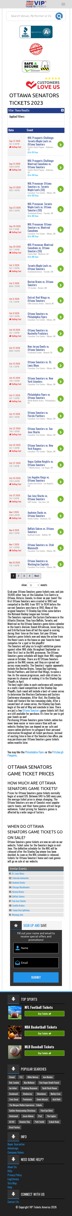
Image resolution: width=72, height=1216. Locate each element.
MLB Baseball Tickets (39, 1046)
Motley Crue (55, 1093)
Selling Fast (16, 146)
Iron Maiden (48, 1077)
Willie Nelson (32, 1077)
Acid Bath (56, 1099)
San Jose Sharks (19, 901)
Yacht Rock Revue (49, 1088)
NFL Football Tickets (39, 1007)
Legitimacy (13, 1179)
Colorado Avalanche (20, 878)
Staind (12, 1077)
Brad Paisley (14, 1127)
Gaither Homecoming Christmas (22, 1110)
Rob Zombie (14, 1082)
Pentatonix (27, 1099)
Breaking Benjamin (29, 1088)
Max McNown (29, 1082)
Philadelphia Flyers (35, 752)
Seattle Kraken (18, 905)
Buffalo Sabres (18, 896)
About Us (12, 1167)
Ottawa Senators (31, 710)
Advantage (13, 1148)
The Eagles (51, 1116)
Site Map (12, 1183)
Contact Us (13, 1202)
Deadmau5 (13, 1093)
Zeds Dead (13, 1099)
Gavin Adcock (42, 1099)
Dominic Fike (24, 1121)
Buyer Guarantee (16, 1144)
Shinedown (41, 1093)
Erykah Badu (54, 1121)
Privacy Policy (15, 1175)
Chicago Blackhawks (21, 887)
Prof (40, 1116)
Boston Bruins (18, 891)
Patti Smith (39, 1121)
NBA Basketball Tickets (41, 1027)
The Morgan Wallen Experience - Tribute (25, 1105)
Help (10, 1187)
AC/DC (12, 1121)
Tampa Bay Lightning (20, 910)
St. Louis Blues (18, 873)
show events (34, 585)
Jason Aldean (28, 1116)
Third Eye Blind (46, 1110)
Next (36, 575)
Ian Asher (13, 1088)
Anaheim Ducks (18, 882)
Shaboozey (27, 1093)
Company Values (16, 1152)
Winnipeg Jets (17, 914)
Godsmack (13, 1116)
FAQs (10, 1171)
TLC (21, 1077)
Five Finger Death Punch (49, 1082)
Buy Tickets (43, 1013)
